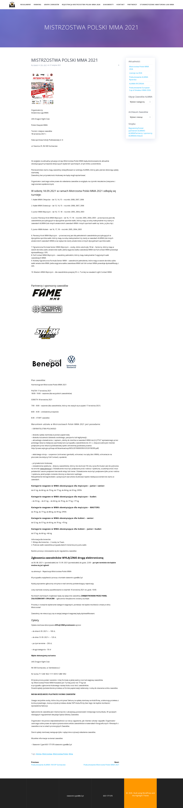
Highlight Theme (142, 795)
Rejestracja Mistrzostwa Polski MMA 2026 (81, 4)
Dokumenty (108, 4)
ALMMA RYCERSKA (136, 83)
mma (71, 754)
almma (38, 754)
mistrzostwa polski (60, 754)
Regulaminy (25, 4)
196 (41, 65)
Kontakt (121, 4)
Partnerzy (132, 4)
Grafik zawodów (51, 4)
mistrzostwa (47, 754)
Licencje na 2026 (135, 73)
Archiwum (139, 136)
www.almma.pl (45, 468)
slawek (35, 65)
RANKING (37, 4)
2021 (45, 65)
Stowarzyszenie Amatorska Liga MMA (157, 4)
